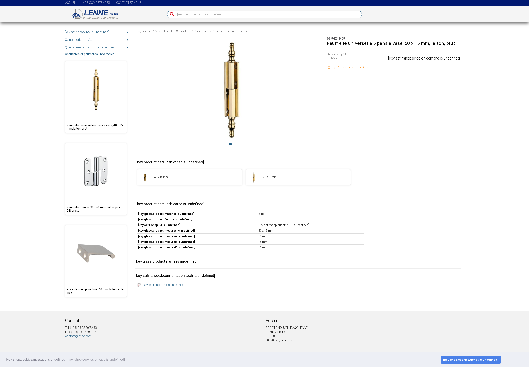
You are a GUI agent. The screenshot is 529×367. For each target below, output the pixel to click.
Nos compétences (96, 2)
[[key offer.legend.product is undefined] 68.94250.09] (298, 177)
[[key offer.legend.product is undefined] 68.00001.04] (96, 261)
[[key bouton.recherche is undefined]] (171, 14)
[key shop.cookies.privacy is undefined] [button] (96, 359)
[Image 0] (230, 144)
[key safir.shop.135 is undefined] (163, 284)
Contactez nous (128, 2)
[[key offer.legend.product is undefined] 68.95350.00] (96, 179)
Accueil (70, 2)
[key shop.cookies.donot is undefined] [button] (470, 359)
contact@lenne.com (78, 336)
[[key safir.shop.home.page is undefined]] (92, 13)
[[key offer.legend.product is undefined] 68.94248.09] (96, 97)
